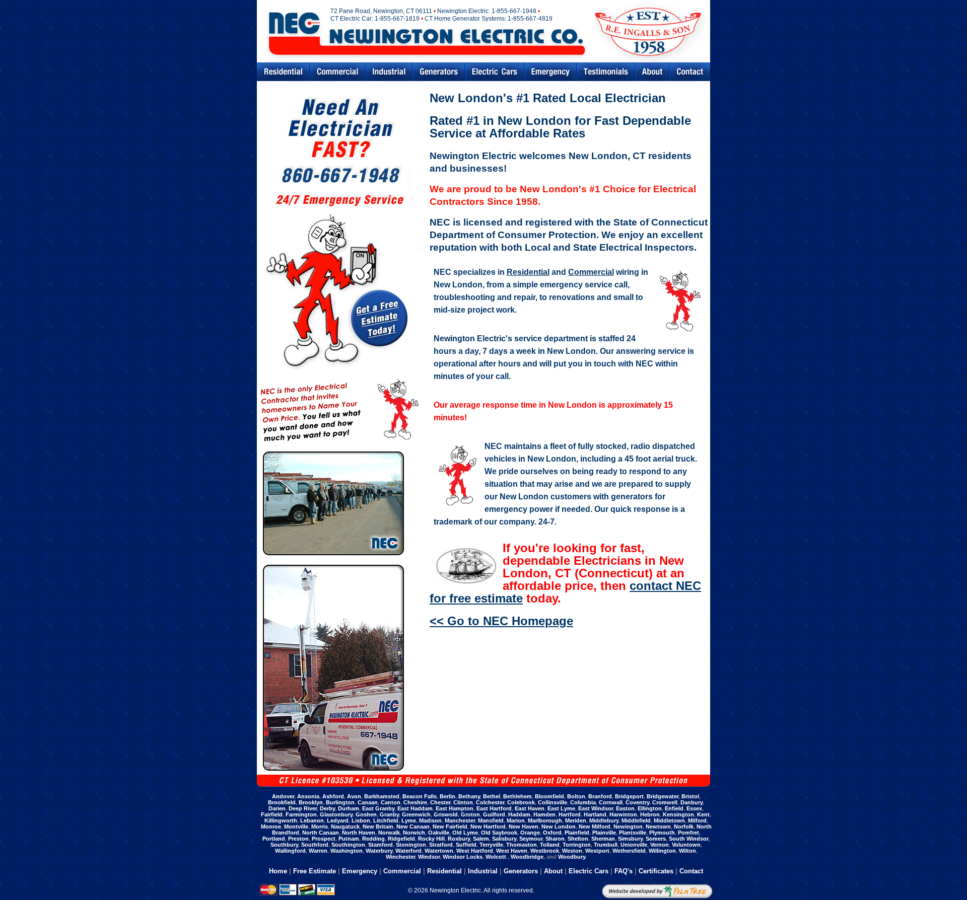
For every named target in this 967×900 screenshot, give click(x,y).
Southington (348, 845)
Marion (516, 820)
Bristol (690, 796)
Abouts (652, 71)
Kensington (678, 814)
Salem (481, 839)
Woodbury (571, 857)
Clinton (463, 802)
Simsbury (630, 839)
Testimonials (606, 71)
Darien (277, 808)
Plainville (604, 833)
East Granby (378, 808)
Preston (298, 839)
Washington (346, 851)
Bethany (469, 796)
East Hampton (454, 808)
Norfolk (684, 826)
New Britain (378, 826)
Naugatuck (345, 826)
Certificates (656, 871)
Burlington (340, 802)
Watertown (439, 851)
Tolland (550, 845)
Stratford (441, 845)
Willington (662, 851)
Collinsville (552, 802)
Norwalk (389, 833)
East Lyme (561, 808)
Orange (530, 833)
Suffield (466, 845)
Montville (296, 826)
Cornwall (611, 802)
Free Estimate (314, 871)
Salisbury (504, 839)
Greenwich (416, 814)
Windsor (429, 857)
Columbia (583, 802)
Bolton (576, 796)
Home (278, 871)
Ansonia (308, 796)
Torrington (577, 845)
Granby (389, 814)
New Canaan (413, 826)
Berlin (447, 796)
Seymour (530, 839)
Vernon (659, 845)
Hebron (650, 814)
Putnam (348, 839)
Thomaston (521, 845)
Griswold (446, 814)
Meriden (575, 820)
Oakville (438, 833)
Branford (600, 796)
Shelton (578, 839)
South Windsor (688, 839)
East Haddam (415, 808)
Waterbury (379, 851)
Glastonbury (336, 814)
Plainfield (577, 833)
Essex (694, 808)
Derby (327, 808)
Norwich (414, 833)
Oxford (552, 833)
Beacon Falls (419, 796)
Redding (373, 839)
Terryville (491, 845)
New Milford (594, 826)
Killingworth (280, 820)
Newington (628, 826)
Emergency (550, 71)
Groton (470, 814)
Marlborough (545, 820)
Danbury (691, 802)
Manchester (460, 820)
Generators (438, 71)
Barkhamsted (381, 796)
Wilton (687, 851)
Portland (273, 839)
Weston (572, 851)
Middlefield (636, 820)
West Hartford (474, 851)
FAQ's (623, 871)
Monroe (271, 826)
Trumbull (605, 845)
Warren (318, 851)
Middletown (669, 820)
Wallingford (290, 851)
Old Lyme (465, 833)
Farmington (301, 814)
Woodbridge (527, 857)
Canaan (368, 802)
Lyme (408, 820)
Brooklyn (311, 802)
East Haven (529, 808)
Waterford (408, 851)
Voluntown (686, 845)
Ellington (650, 808)
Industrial (389, 71)
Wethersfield (629, 851)
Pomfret (688, 833)
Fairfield (272, 814)
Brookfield (282, 802)
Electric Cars (494, 71)
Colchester (490, 802)
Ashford (333, 796)
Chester (440, 802)
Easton (625, 808)
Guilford (494, 814)
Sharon (555, 839)
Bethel (491, 796)
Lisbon (361, 820)
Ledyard (338, 820)
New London (558, 826)
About (553, 871)
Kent (703, 814)
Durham (348, 808)
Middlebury (603, 820)
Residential (283, 71)
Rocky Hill (431, 839)
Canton (390, 802)
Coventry (637, 802)
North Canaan (320, 833)
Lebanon (312, 820)
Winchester (400, 857)
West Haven (511, 851)
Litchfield (385, 820)
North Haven (358, 833)
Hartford (570, 814)
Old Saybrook (499, 833)
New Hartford (488, 826)
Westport (597, 851)
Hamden (544, 814)
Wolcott (497, 857)
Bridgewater (662, 796)
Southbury (284, 845)
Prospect (323, 839)
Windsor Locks (462, 857)
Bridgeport (629, 796)
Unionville (633, 845)
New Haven (523, 826)
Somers (656, 839)
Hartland (595, 814)
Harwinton (623, 814)
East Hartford (494, 808)
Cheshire (415, 802)
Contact (690, 71)
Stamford (380, 845)
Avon (354, 796)
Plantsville (632, 833)
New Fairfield (450, 826)
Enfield (674, 808)
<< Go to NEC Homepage (501, 621)
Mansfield (491, 820)
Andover (283, 796)
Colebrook (521, 802)
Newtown (658, 826)
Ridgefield (401, 839)
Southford (314, 845)
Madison (430, 820)
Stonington (411, 845)
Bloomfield (549, 796)
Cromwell (664, 802)
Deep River (303, 808)
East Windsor (595, 808)
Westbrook (544, 851)
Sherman (603, 839)
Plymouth (662, 833)
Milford (697, 820)
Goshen (366, 814)
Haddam (519, 814)
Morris (319, 826)
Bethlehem (517, 796)
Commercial (337, 71)
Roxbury (459, 839)
